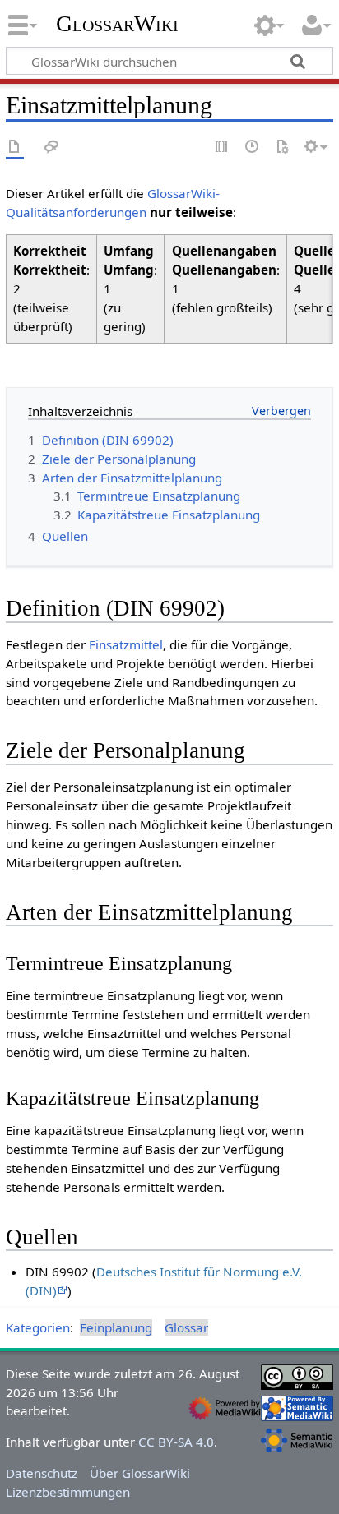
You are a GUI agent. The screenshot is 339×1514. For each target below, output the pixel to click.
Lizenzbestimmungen (68, 1492)
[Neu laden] (282, 147)
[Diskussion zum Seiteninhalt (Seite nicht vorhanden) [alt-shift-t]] (52, 147)
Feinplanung (116, 1327)
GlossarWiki (117, 23)
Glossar (186, 1327)
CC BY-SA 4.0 (176, 1441)
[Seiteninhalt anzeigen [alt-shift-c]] (15, 147)
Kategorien (38, 1327)
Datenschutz (41, 1473)
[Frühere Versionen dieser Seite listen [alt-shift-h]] (253, 147)
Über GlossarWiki (140, 1473)
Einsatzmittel (126, 644)
